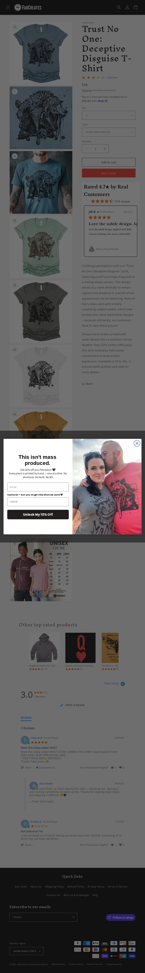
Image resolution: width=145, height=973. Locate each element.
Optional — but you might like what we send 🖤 (35, 494)
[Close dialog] (137, 443)
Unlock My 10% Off (38, 514)
